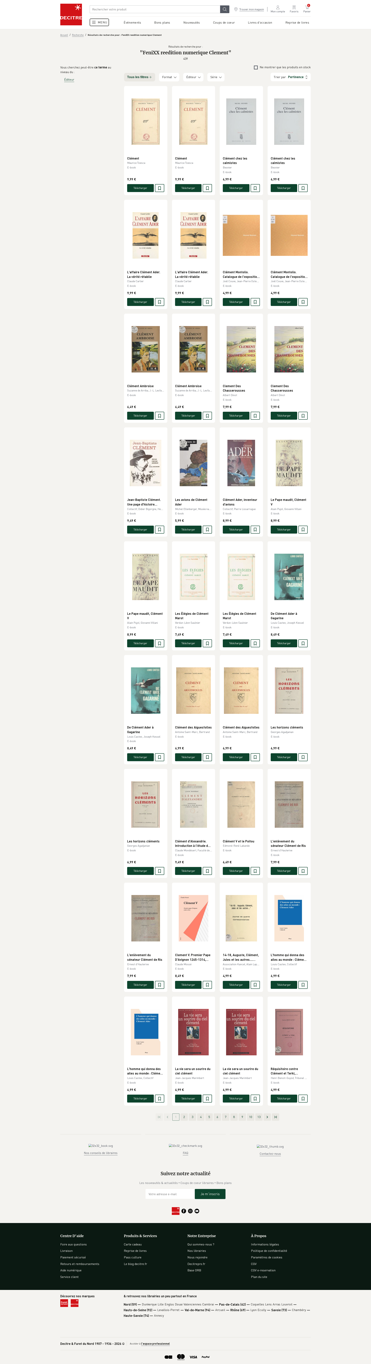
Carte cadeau (133, 1244)
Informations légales (265, 1244)
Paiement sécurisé (73, 1257)
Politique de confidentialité (269, 1251)
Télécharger (140, 188)
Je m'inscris (210, 1194)
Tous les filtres (137, 77)
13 (258, 1117)
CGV (254, 1264)
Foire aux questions (73, 1244)
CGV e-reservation (263, 1270)
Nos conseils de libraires (100, 1153)
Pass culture (132, 1257)
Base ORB (194, 1270)
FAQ (185, 1153)
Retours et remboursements (79, 1264)
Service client (69, 1277)
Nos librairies (196, 1251)
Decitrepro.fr (196, 1264)
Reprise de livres (135, 1251)
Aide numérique (71, 1270)
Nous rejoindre (197, 1257)
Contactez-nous (270, 1154)
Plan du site (259, 1277)
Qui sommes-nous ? (200, 1244)
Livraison (66, 1251)
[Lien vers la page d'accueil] (71, 14)
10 (250, 1117)
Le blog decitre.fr (135, 1264)
